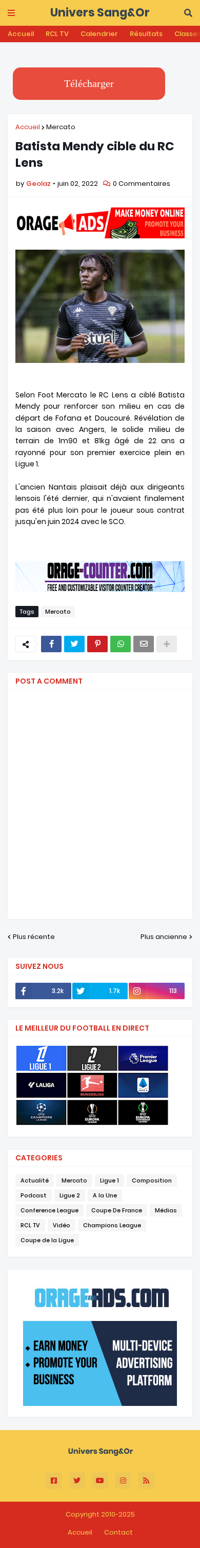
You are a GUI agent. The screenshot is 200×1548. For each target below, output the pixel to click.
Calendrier (99, 34)
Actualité (35, 1180)
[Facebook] (51, 644)
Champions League (112, 1225)
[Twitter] (74, 644)
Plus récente (34, 937)
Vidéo (61, 1225)
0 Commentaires (141, 183)
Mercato (60, 127)
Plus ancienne (164, 937)
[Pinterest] (97, 644)
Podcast (34, 1195)
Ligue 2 (69, 1195)
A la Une (105, 1195)
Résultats (146, 34)
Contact (118, 1532)
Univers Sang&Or (100, 13)
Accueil (21, 34)
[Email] (143, 644)
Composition (152, 1180)
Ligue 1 (109, 1180)
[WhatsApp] (120, 644)
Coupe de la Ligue (47, 1240)
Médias (166, 1210)
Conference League (49, 1210)
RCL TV (57, 34)
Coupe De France (116, 1210)
